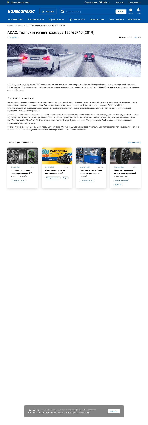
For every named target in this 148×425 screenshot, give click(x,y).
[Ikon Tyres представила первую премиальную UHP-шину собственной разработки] (22, 168)
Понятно (113, 411)
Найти (120, 11)
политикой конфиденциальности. (76, 413)
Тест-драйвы (13, 37)
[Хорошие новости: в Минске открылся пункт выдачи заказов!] (91, 168)
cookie (84, 410)
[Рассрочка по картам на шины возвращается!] (57, 168)
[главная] (21, 11)
